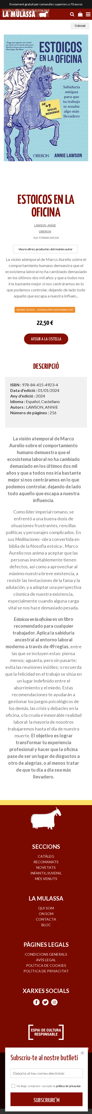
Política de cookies (46, 965)
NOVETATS (46, 867)
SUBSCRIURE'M (46, 1100)
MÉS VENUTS (46, 878)
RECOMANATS (46, 862)
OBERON (45, 231)
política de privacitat (68, 1086)
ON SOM (46, 913)
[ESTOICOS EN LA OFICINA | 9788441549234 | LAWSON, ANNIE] (46, 98)
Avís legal (46, 960)
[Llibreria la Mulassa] (25, 14)
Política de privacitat (46, 971)
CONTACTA (46, 919)
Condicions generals (46, 954)
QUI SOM (46, 908)
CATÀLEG (46, 856)
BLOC (46, 925)
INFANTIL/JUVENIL (46, 873)
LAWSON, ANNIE (45, 225)
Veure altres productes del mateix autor (45, 249)
